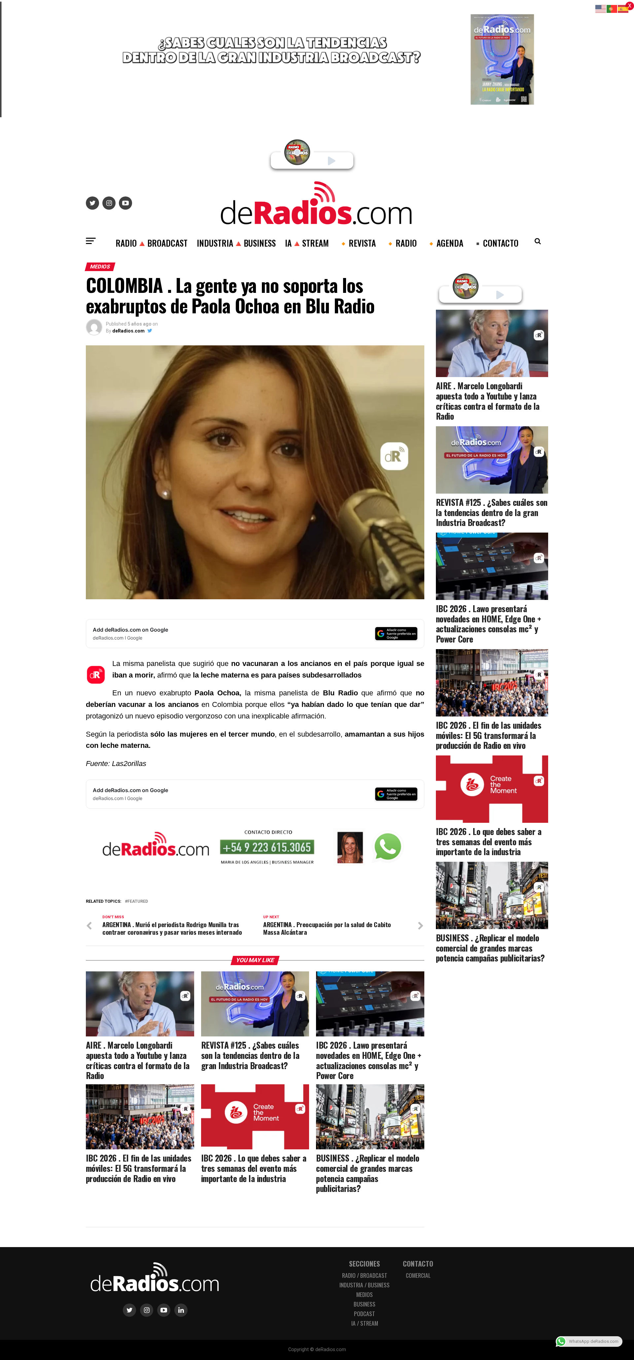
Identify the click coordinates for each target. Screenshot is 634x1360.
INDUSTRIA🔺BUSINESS (236, 242)
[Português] (612, 8)
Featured (137, 901)
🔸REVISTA (357, 242)
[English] (601, 8)
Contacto (418, 1263)
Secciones (364, 1263)
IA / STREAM (364, 1323)
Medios (364, 1294)
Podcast (364, 1313)
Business (364, 1304)
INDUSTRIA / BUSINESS (364, 1284)
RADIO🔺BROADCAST (152, 242)
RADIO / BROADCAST (364, 1275)
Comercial (418, 1275)
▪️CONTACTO (495, 242)
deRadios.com (128, 330)
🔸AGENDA (444, 242)
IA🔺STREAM (307, 242)
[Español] (623, 8)
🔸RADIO (401, 242)
